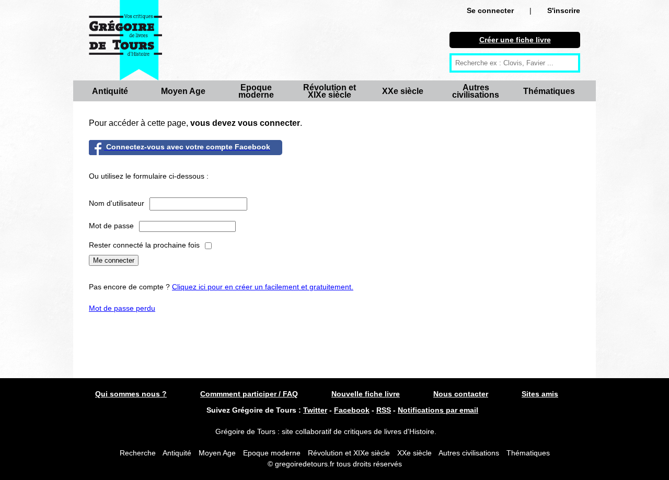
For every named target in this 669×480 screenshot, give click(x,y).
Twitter (315, 410)
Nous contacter (460, 394)
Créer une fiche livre (515, 40)
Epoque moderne (256, 91)
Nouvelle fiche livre (365, 394)
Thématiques (549, 91)
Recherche (138, 453)
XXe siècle (402, 91)
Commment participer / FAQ (249, 394)
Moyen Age (183, 91)
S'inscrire (563, 10)
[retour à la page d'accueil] (125, 40)
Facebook (352, 410)
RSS (383, 410)
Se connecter (490, 10)
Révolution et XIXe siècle (329, 91)
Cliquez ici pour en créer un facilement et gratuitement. (262, 287)
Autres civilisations (475, 91)
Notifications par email (438, 410)
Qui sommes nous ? (131, 394)
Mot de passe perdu (122, 308)
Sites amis (540, 394)
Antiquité (110, 91)
